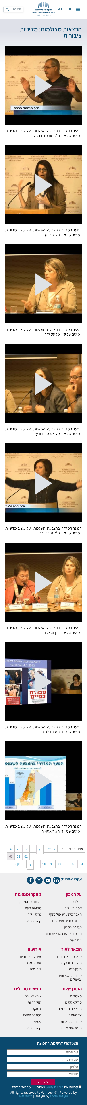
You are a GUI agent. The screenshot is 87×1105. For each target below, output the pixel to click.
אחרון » (20, 864)
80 (52, 864)
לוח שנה (35, 969)
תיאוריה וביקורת (70, 962)
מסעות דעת (33, 908)
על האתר (75, 1015)
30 (11, 848)
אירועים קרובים (30, 956)
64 (81, 864)
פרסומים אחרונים (69, 956)
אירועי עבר (33, 962)
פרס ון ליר (34, 914)
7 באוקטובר (33, 996)
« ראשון (51, 848)
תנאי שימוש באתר (69, 1027)
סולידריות (34, 1002)
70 (59, 864)
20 (18, 848)
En (68, 9)
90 (44, 864)
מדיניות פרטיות (71, 1021)
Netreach (26, 1096)
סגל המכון (75, 901)
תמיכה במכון (73, 927)
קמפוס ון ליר (73, 908)
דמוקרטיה (34, 1008)
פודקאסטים (73, 1002)
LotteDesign (59, 1096)
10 (26, 848)
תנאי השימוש (54, 1087)
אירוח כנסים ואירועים (67, 920)
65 (73, 864)
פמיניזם (35, 1021)
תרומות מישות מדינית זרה (64, 933)
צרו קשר (76, 940)
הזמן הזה (75, 969)
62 (18, 856)
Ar (60, 9)
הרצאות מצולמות (70, 1008)
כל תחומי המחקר (29, 901)
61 (26, 856)
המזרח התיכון (31, 1015)
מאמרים (76, 996)
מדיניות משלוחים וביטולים (70, 977)
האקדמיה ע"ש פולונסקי (65, 914)
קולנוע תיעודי (32, 920)
